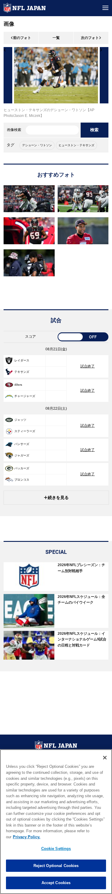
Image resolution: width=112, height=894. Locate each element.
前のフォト (22, 38)
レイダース (21, 360)
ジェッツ (20, 419)
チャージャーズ (24, 396)
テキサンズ (21, 371)
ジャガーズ (21, 455)
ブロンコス (21, 479)
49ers (18, 384)
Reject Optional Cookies (56, 865)
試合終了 (87, 366)
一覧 (56, 38)
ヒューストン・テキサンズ (76, 145)
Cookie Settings (56, 848)
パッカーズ (21, 468)
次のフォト (90, 38)
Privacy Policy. (26, 837)
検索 (94, 129)
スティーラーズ (24, 431)
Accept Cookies (56, 883)
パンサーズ (21, 444)
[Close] (104, 757)
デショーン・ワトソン (37, 145)
